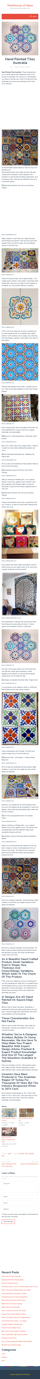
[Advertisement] (20, 107)
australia (21, 1153)
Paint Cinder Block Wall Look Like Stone (15, 1334)
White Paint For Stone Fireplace (12, 1304)
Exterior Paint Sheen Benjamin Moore (14, 1314)
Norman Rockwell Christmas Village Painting (16, 1317)
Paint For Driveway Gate (9, 1283)
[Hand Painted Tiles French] (9, 1112)
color (3, 1354)
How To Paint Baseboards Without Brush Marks (17, 1341)
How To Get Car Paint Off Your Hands (14, 1310)
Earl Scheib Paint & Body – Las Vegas (14, 1321)
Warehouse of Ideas (20, 5)
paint (9, 1153)
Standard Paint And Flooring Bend (13, 1280)
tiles (3, 1156)
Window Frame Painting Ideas (11, 1345)
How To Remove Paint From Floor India (9, 1163)
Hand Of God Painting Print (29, 1162)
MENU (34, 17)
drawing (4, 1357)
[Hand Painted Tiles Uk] (26, 1112)
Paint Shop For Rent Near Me (11, 1276)
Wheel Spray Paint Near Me (11, 1307)
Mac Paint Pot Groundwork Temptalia (14, 1331)
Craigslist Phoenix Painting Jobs (12, 1324)
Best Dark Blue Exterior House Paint (13, 1300)
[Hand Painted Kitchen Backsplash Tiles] (9, 1131)
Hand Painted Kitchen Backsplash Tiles (8, 1139)
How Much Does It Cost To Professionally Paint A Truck (20, 1286)
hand (26, 1153)
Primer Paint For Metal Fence (11, 1328)
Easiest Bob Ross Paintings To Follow (14, 1293)
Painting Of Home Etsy (9, 1338)
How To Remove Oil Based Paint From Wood (16, 1290)
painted (31, 1153)
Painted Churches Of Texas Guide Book (14, 1297)
